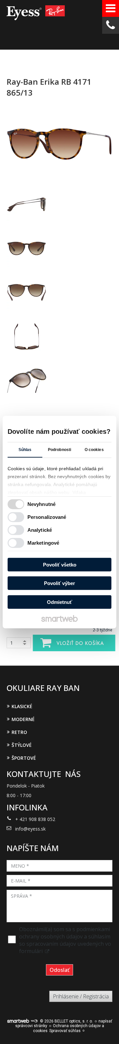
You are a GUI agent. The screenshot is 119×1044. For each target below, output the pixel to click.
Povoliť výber (59, 583)
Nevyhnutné (41, 504)
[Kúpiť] (74, 643)
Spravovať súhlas (65, 1030)
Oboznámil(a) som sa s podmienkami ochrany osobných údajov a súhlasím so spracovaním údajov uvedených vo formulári (65, 940)
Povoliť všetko (59, 564)
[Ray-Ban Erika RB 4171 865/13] (59, 144)
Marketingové (43, 543)
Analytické (39, 530)
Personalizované (46, 517)
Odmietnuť (59, 602)
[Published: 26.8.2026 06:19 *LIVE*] (34, 1021)
